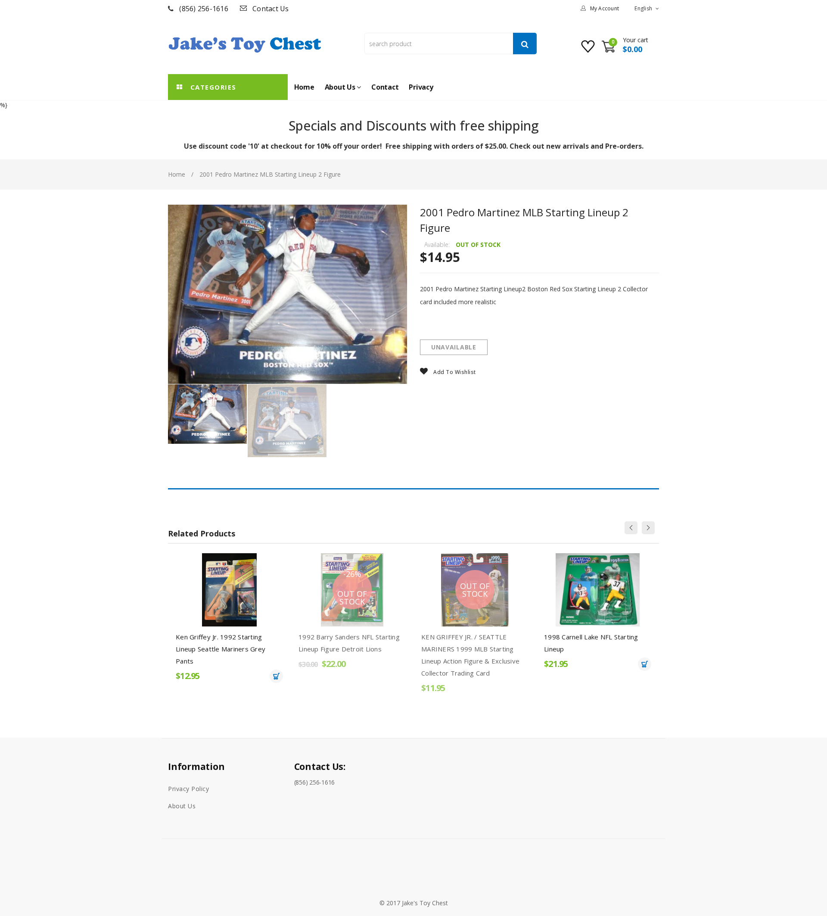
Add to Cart (276, 676)
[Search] (525, 43)
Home (176, 174)
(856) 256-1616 (203, 8)
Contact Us (270, 8)
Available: (437, 244)
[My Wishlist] (589, 50)
